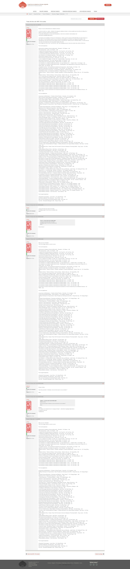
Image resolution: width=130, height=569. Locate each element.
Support (53, 563)
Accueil (35, 11)
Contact (49, 563)
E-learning (64, 563)
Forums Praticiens (46, 14)
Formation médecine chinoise (70, 11)
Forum (95, 11)
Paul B (27, 207)
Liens (81, 563)
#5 (103, 396)
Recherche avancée (100, 18)
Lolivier (27, 27)
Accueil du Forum (37, 14)
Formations (58, 563)
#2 (103, 216)
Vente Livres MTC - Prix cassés (33, 554)
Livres (68, 563)
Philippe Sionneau (44, 11)
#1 (103, 205)
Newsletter (76, 563)
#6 (103, 419)
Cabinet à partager (99, 554)
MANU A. (28, 386)
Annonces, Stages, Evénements (58, 14)
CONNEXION (108, 5)
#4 (103, 383)
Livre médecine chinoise (85, 11)
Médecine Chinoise (55, 11)
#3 (103, 239)
